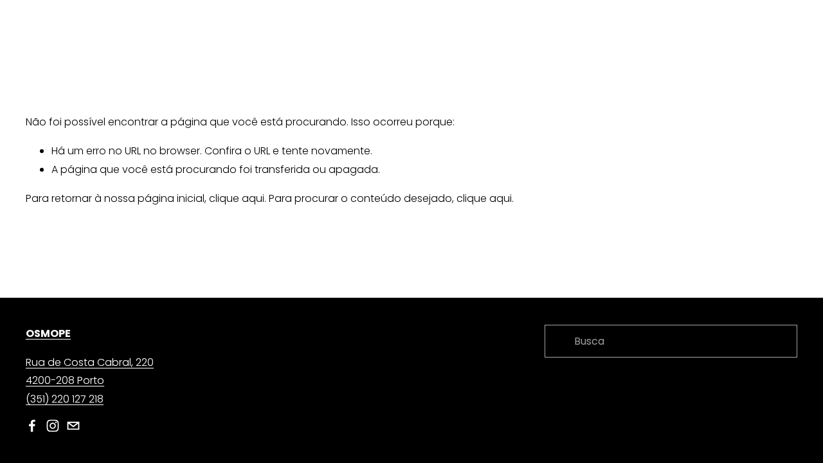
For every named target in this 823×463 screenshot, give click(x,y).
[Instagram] (52, 425)
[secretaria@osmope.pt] (73, 425)
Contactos (770, 39)
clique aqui (236, 198)
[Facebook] (32, 425)
